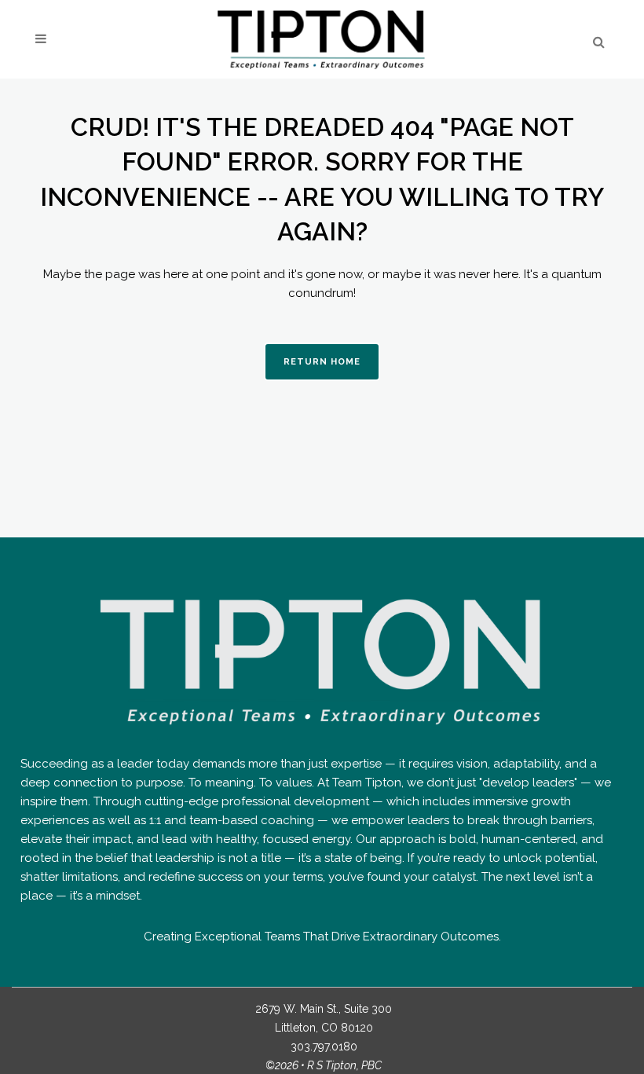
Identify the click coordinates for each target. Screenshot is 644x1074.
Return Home (322, 362)
